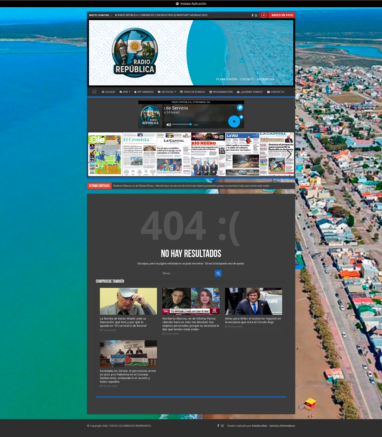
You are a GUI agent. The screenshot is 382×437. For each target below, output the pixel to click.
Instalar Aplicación (193, 3)
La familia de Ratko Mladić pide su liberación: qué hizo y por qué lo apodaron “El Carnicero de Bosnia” (123, 322)
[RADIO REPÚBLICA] (191, 52)
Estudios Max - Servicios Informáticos (273, 425)
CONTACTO (277, 91)
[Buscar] (218, 273)
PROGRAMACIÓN (223, 91)
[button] (289, 154)
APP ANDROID (145, 91)
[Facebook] (252, 15)
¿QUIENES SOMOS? (252, 91)
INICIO (94, 91)
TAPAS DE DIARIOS (194, 91)
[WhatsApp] (256, 15)
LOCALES (110, 91)
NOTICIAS (168, 91)
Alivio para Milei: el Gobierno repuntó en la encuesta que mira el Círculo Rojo (253, 320)
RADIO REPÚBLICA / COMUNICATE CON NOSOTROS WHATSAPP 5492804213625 (163, 15)
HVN (125, 91)
